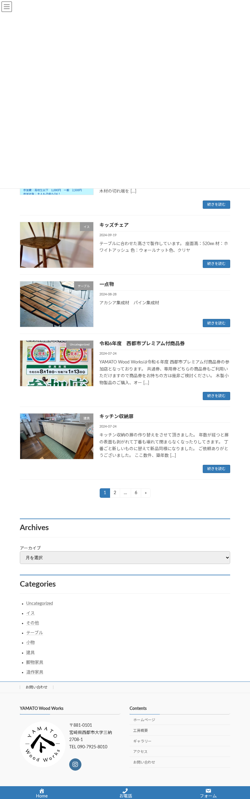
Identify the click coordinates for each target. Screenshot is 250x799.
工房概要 (140, 730)
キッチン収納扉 (116, 416)
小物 (30, 643)
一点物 (106, 284)
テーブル (34, 633)
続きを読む (216, 204)
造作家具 (34, 672)
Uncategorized (39, 604)
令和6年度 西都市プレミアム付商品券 (142, 343)
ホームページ (144, 720)
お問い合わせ (37, 687)
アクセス (140, 752)
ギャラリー (142, 741)
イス (30, 613)
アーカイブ (30, 548)
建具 (30, 653)
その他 (32, 623)
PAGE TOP (238, 768)
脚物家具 (34, 662)
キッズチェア (114, 225)
